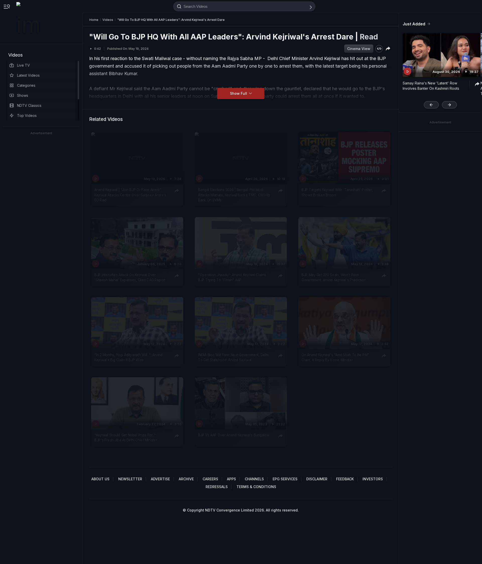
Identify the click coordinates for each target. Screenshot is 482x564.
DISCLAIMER (316, 479)
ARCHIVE (186, 479)
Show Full (239, 93)
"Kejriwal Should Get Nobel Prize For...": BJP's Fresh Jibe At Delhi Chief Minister (125, 437)
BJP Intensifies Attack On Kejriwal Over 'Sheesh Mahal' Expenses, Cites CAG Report (129, 277)
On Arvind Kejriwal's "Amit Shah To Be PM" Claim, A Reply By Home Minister (335, 357)
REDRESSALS (217, 487)
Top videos (27, 115)
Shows (22, 95)
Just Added (414, 23)
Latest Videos (28, 75)
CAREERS (210, 479)
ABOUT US (100, 479)
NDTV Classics (29, 105)
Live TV (23, 65)
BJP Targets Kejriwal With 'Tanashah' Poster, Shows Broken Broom (337, 192)
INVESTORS (373, 479)
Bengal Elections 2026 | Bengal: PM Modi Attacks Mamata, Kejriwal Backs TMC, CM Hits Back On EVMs (234, 195)
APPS (231, 479)
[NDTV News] (27, 22)
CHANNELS (254, 479)
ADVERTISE (160, 479)
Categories (26, 85)
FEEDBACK (345, 479)
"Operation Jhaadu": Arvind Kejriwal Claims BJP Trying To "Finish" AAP (232, 277)
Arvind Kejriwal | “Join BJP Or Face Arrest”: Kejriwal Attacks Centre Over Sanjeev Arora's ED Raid (130, 195)
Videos (15, 55)
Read (369, 36)
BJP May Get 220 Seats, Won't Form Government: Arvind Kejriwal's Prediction (334, 277)
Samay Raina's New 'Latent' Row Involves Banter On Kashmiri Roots (431, 85)
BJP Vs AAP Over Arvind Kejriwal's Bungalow (233, 435)
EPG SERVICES (285, 479)
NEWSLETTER (130, 479)
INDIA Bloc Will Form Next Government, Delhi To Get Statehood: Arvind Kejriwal (233, 357)
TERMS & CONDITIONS (256, 487)
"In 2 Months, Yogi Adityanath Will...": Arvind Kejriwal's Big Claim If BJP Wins (128, 357)
